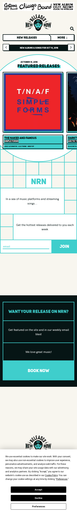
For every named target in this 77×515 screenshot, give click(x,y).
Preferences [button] (62, 479)
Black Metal (72, 146)
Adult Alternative (10, 146)
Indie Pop (31, 146)
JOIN (64, 246)
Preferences (38, 506)
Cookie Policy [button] (51, 475)
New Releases (27, 37)
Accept (38, 489)
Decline (38, 498)
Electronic (22, 146)
